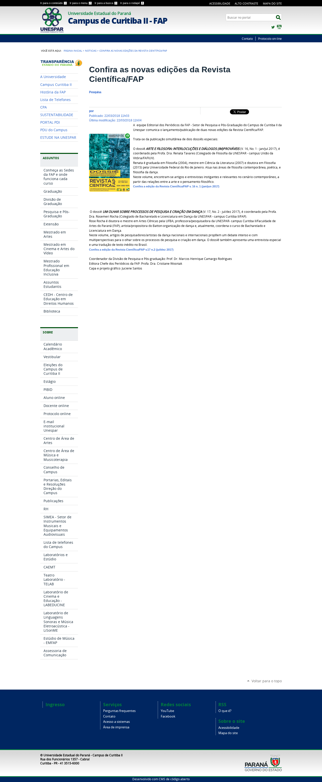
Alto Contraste (246, 3)
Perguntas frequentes (119, 711)
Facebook (168, 716)
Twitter (272, 27)
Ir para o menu (80, 3)
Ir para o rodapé (131, 3)
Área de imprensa (116, 727)
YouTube (279, 27)
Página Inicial (73, 50)
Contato (247, 39)
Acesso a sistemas (116, 722)
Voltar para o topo (267, 680)
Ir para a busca (105, 3)
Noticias (90, 50)
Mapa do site (228, 733)
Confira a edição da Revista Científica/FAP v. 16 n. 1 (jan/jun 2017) (176, 186)
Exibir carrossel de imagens (119, 136)
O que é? (224, 711)
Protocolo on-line (270, 39)
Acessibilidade (219, 3)
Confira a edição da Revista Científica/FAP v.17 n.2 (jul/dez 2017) (131, 249)
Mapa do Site (272, 3)
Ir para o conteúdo (53, 3)
